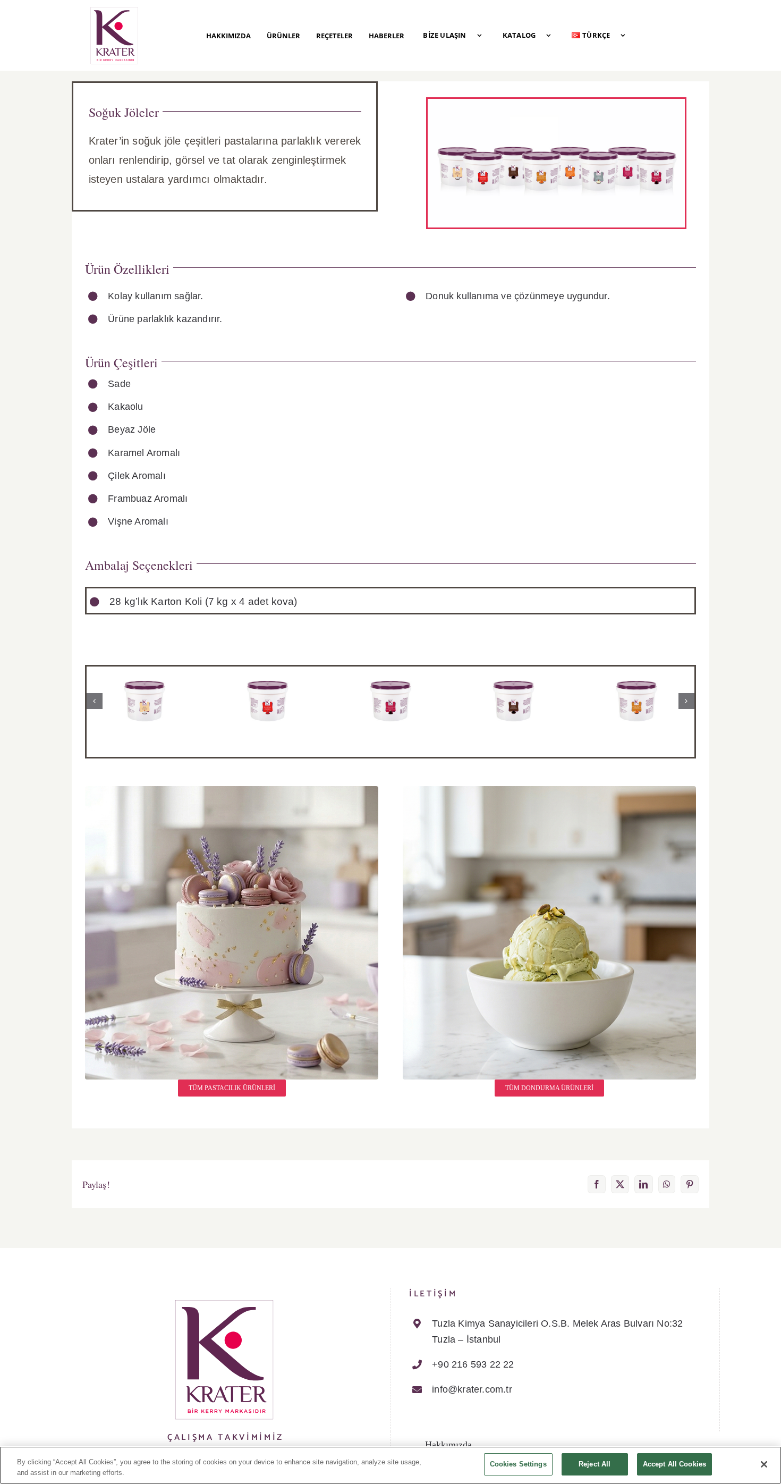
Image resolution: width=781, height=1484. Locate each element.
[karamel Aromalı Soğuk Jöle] (636, 676)
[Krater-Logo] (114, 10)
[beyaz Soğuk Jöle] (144, 676)
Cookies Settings (518, 1464)
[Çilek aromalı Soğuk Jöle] (267, 676)
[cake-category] (231, 791)
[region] (390, 1465)
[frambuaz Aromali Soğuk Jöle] (390, 676)
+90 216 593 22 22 (473, 1364)
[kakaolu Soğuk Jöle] (513, 676)
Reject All (594, 1464)
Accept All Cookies (674, 1464)
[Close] (764, 1464)
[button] (95, 701)
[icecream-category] (549, 791)
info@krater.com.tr (472, 1389)
